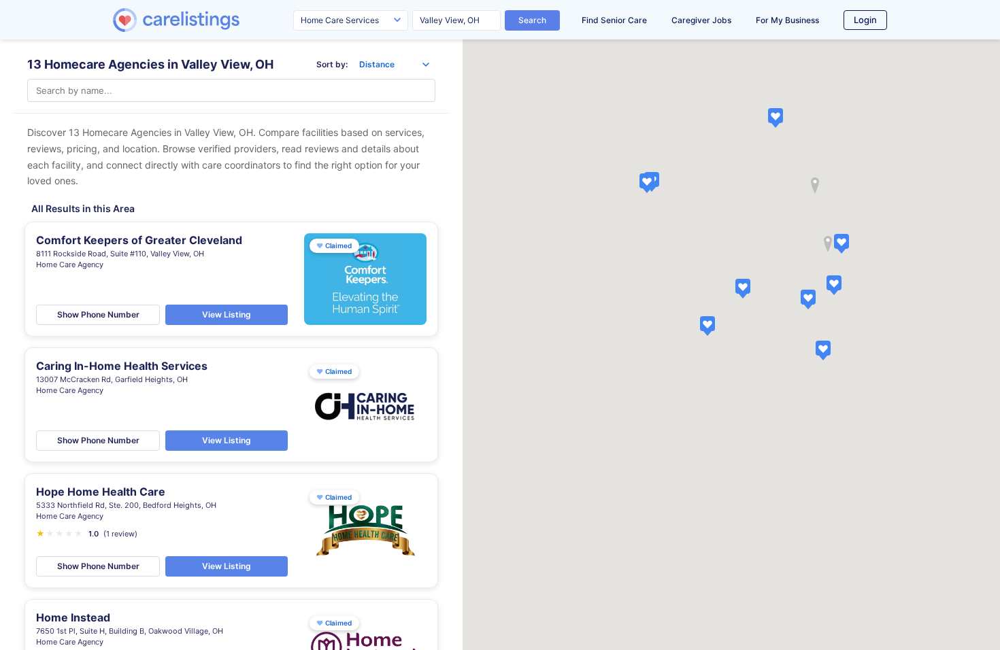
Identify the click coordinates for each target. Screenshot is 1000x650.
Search (532, 20)
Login (865, 19)
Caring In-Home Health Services (121, 366)
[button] (707, 325)
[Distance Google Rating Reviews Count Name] (394, 64)
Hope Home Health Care (100, 491)
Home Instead (73, 617)
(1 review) (120, 533)
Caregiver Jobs (701, 20)
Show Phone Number (98, 314)
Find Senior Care (614, 20)
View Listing (226, 314)
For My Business (787, 20)
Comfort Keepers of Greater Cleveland (139, 240)
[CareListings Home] (215, 20)
